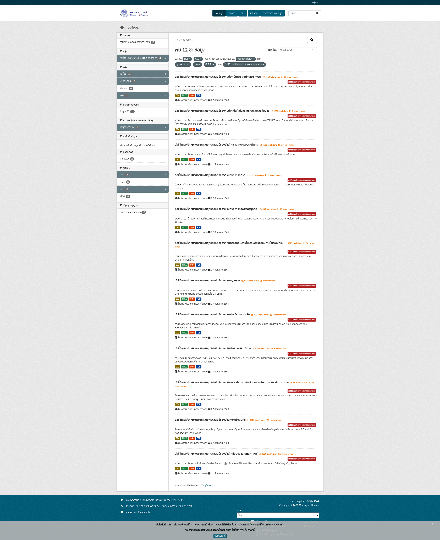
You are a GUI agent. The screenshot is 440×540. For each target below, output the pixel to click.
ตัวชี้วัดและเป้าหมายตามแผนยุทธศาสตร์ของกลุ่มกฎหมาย (208, 280)
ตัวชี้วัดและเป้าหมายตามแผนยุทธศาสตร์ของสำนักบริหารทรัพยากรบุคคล (216, 209)
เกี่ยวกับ (253, 13)
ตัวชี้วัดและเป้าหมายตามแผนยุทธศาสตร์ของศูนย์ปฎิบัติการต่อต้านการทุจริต (218, 77)
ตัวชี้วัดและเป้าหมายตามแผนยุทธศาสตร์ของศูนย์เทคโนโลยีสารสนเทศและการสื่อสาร (222, 111)
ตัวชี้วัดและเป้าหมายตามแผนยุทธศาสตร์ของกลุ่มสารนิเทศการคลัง (212, 314)
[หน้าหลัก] (122, 27)
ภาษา (239, 510)
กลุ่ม (243, 13)
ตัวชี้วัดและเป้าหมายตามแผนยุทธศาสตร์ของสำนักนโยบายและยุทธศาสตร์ (216, 453)
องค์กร (232, 13)
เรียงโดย (272, 50)
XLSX (184, 95)
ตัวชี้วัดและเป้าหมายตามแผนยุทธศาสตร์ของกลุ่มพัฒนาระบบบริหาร (213, 348)
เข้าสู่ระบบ (315, 2)
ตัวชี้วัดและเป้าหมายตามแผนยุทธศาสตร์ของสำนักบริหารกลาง (210, 175)
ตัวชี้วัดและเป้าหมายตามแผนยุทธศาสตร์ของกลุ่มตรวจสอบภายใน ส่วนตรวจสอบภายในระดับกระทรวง (232, 382)
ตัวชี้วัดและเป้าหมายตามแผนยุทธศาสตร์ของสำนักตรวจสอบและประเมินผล (217, 144)
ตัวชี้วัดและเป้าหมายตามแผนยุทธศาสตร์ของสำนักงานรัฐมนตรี (210, 420)
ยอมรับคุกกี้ (220, 536)
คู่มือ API (208, 485)
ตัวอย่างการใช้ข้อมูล (272, 13)
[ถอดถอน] (189, 59)
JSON (192, 95)
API (198, 485)
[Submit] (317, 13)
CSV (177, 95)
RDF (198, 95)
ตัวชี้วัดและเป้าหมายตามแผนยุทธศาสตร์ (301, 82)
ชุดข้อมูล (219, 13)
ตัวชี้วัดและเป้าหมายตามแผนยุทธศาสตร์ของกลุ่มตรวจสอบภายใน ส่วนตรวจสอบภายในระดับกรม (229, 243)
